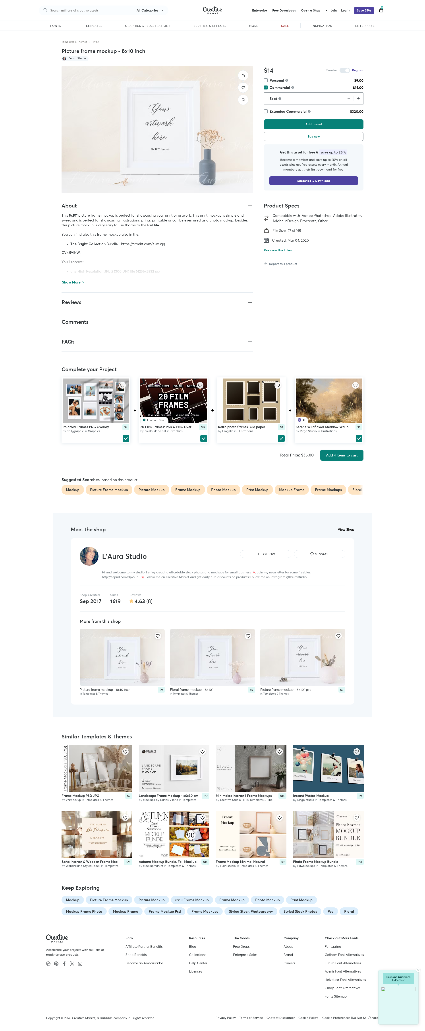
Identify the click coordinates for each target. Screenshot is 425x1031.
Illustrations (245, 431)
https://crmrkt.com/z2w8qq (143, 244)
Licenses (195, 971)
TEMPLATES (93, 25)
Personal (277, 80)
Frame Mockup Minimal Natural (240, 862)
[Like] (243, 87)
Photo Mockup (267, 900)
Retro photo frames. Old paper (241, 427)
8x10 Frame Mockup (192, 900)
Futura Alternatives (343, 963)
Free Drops (241, 946)
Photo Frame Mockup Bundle (315, 862)
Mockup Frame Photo (84, 911)
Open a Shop (310, 10)
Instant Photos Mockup (311, 796)
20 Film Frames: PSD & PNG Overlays (169, 427)
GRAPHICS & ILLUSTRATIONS (148, 25)
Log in (345, 10)
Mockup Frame (125, 911)
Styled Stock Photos (300, 911)
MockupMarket (153, 866)
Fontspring (333, 946)
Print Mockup (301, 900)
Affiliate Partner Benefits (144, 946)
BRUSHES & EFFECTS (209, 25)
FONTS (55, 25)
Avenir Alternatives (343, 971)
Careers (289, 963)
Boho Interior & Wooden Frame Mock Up (93, 862)
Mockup (72, 900)
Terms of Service (251, 1018)
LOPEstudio (228, 866)
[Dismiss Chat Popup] (418, 970)
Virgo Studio (308, 431)
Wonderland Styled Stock (83, 866)
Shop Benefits (136, 955)
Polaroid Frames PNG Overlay (86, 427)
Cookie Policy (308, 1018)
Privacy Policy (226, 1018)
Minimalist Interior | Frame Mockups (244, 796)
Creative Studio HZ (232, 800)
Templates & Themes (74, 41)
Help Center (198, 963)
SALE (285, 25)
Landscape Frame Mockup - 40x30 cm (168, 796)
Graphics (94, 431)
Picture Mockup (152, 900)
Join (334, 10)
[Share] (243, 75)
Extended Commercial (288, 111)
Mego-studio (305, 800)
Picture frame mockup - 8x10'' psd (285, 689)
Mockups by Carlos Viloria (160, 800)
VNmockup (73, 800)
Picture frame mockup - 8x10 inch (105, 689)
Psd (331, 911)
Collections (197, 955)
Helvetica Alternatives (345, 980)
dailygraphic (75, 431)
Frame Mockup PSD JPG (80, 796)
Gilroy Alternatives (343, 988)
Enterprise (259, 10)
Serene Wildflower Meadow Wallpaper (325, 427)
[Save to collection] (243, 100)
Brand (288, 955)
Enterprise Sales (245, 955)
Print (96, 41)
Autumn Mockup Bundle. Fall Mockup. (168, 862)
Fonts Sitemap (336, 996)
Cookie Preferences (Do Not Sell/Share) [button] (350, 1018)
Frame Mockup (232, 900)
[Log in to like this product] (122, 385)
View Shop (346, 529)
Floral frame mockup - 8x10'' (191, 689)
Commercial (280, 87)
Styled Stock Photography (251, 911)
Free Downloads (284, 10)
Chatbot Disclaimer (281, 1018)
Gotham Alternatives (344, 955)
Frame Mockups (204, 911)
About (288, 946)
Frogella (227, 431)
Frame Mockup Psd (165, 911)
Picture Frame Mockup (109, 900)
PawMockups (306, 866)
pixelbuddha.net (155, 431)
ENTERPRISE (365, 25)
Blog (192, 946)
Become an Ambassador (144, 963)
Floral (349, 911)
